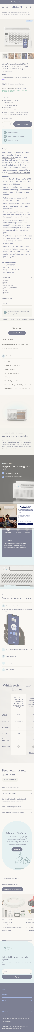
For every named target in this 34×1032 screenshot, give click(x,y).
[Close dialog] (33, 504)
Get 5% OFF (25, 523)
